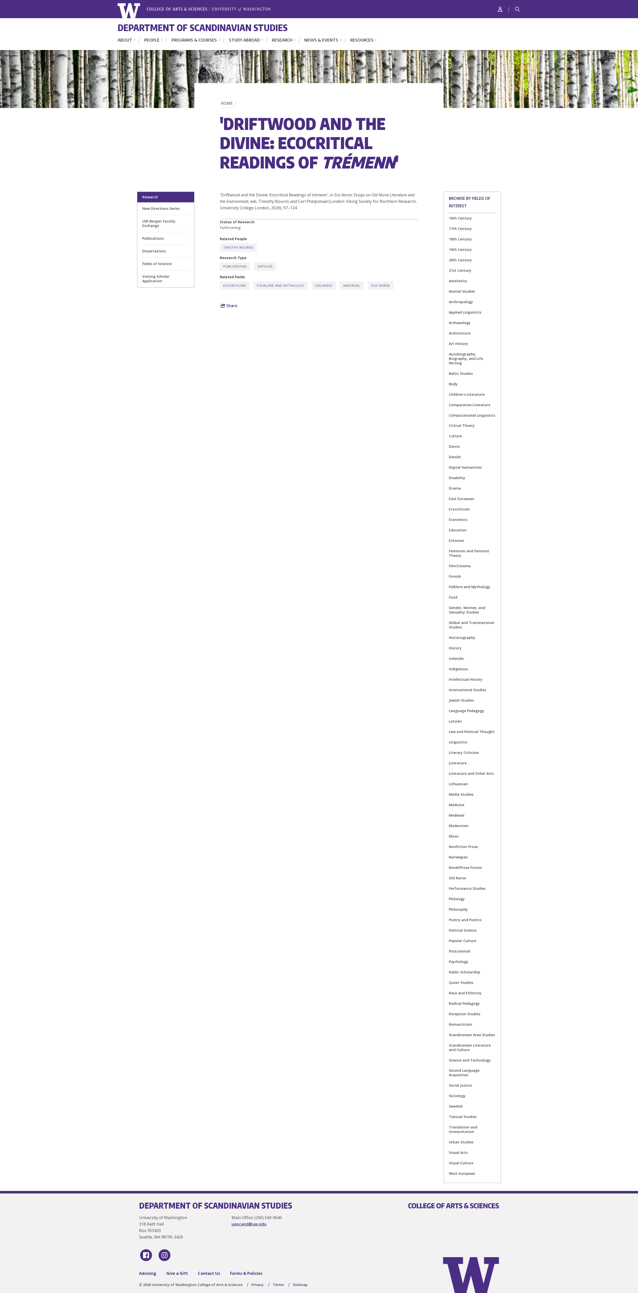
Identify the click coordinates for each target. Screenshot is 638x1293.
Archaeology (460, 322)
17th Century (460, 228)
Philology (457, 899)
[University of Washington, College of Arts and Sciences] (194, 10)
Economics (458, 519)
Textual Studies (463, 1116)
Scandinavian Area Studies (472, 1034)
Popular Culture (462, 940)
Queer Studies (461, 982)
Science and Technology (470, 1060)
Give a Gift (177, 1273)
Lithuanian (458, 784)
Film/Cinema (460, 565)
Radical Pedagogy (464, 1003)
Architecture (460, 333)
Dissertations (154, 251)
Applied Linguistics (465, 312)
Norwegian (458, 857)
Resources (361, 40)
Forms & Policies (246, 1273)
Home (227, 103)
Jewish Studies (461, 700)
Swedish (456, 1106)
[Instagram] (164, 1255)
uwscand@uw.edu (249, 1224)
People (152, 40)
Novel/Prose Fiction (465, 867)
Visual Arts (458, 1152)
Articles (265, 266)
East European (461, 498)
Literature (458, 763)
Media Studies (461, 794)
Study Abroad (244, 40)
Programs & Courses (194, 40)
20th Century (460, 260)
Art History (458, 343)
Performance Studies (467, 888)
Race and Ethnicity (465, 993)
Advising (147, 1273)
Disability (457, 477)
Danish (455, 456)
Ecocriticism (459, 509)
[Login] (500, 9)
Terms (278, 1284)
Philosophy (458, 909)
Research (282, 40)
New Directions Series (161, 208)
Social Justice (460, 1085)
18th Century (460, 239)
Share (231, 305)
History (455, 648)
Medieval (456, 815)
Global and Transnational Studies (471, 624)
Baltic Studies (461, 373)
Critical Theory (462, 425)
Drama (455, 488)
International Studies (467, 689)
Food (453, 597)
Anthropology (461, 301)
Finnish (455, 576)
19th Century (460, 249)
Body (453, 384)
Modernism (459, 825)
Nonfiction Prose (463, 846)
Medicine (456, 804)
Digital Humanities (465, 467)
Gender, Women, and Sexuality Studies (467, 610)
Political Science (463, 930)
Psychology (458, 961)
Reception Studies (464, 1014)
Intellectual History (465, 679)
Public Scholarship (464, 972)
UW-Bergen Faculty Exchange (158, 223)
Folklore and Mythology (469, 586)
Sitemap (300, 1284)
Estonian (456, 540)
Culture (455, 436)
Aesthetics (458, 281)
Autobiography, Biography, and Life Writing (466, 358)
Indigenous (458, 669)
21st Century (460, 270)
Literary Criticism (464, 752)
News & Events (321, 40)
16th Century (460, 218)
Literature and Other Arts (471, 773)
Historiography (462, 637)
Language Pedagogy (466, 710)
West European (462, 1173)
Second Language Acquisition (464, 1072)
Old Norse (457, 878)
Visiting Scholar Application (155, 278)
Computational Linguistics (472, 415)
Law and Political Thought (472, 731)
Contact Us (209, 1273)
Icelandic (456, 658)
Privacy (257, 1284)
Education (458, 530)
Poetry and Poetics (465, 919)
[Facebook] (146, 1255)
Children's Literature (466, 394)
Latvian (455, 721)
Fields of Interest (157, 263)
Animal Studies (462, 291)
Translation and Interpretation (463, 1129)
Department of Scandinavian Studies (203, 27)
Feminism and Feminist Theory (469, 553)
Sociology (457, 1095)
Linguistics (458, 742)
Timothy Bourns (238, 247)
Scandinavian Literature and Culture (470, 1047)
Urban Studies (461, 1142)
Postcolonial (459, 951)
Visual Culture (461, 1163)
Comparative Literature (469, 404)
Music (454, 836)
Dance (454, 446)
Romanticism (460, 1024)
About (125, 40)
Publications (153, 238)
